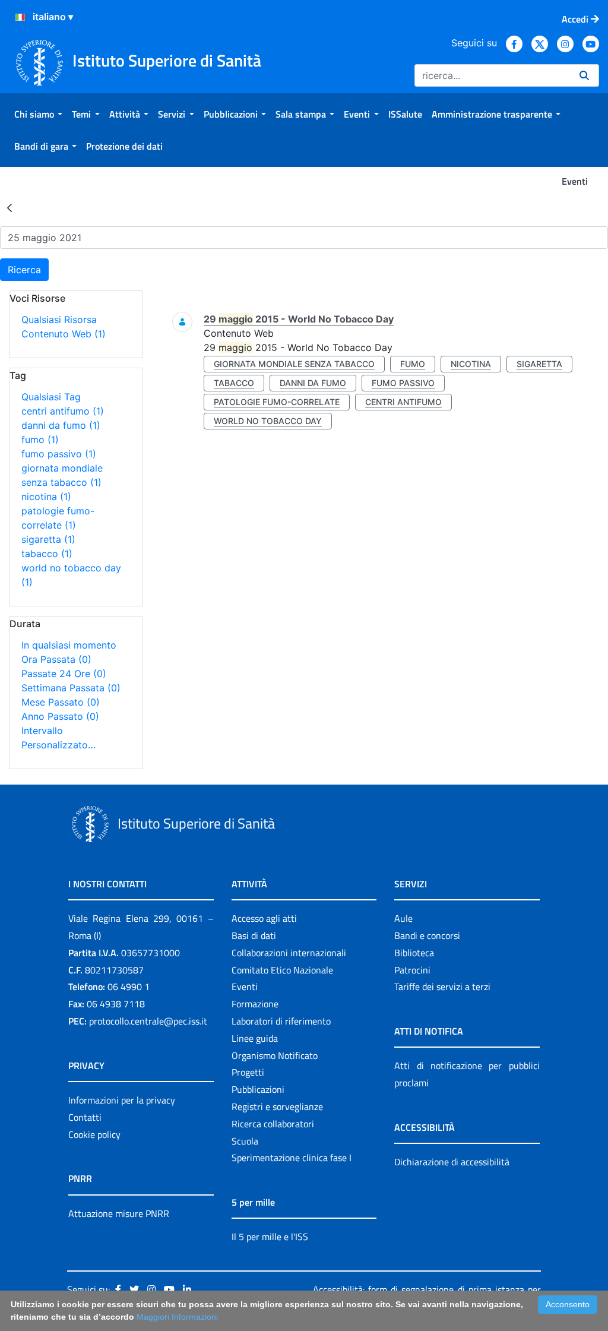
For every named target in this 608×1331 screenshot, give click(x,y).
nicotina (46, 496)
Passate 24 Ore (63, 673)
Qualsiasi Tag (51, 397)
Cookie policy (94, 1134)
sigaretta (48, 539)
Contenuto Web (63, 334)
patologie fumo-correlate (277, 402)
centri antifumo (62, 411)
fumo (40, 439)
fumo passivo (58, 454)
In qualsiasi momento (68, 645)
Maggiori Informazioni (177, 1316)
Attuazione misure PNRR (118, 1213)
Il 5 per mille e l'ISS (270, 1236)
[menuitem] (38, 114)
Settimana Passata (71, 688)
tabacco (46, 553)
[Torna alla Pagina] (9, 207)
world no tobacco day (268, 421)
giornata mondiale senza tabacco (294, 364)
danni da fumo (60, 425)
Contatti (85, 1117)
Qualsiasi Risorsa (59, 319)
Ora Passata (56, 659)
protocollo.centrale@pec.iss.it (148, 1021)
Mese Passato (60, 702)
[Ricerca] (584, 75)
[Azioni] (20, 17)
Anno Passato (60, 716)
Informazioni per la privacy (121, 1100)
